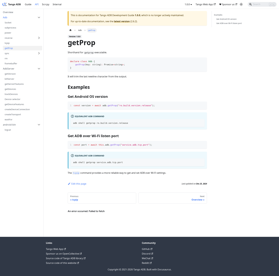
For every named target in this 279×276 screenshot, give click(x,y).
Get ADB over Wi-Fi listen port (229, 23)
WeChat (146, 258)
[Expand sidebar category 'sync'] (39, 53)
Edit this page (78, 183)
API (37, 4)
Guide (28, 4)
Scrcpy (45, 4)
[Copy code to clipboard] (203, 61)
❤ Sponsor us (227, 4)
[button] (21, 17)
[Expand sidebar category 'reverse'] (39, 38)
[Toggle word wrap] (198, 105)
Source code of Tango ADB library (64, 258)
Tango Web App (204, 4)
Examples (218, 14)
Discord (146, 253)
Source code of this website (61, 263)
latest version (122, 21)
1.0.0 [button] (187, 4)
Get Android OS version (226, 19)
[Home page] (70, 30)
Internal (57, 4)
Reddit (145, 263)
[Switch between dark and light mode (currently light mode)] (241, 4)
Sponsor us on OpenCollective (62, 253)
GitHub (146, 249)
